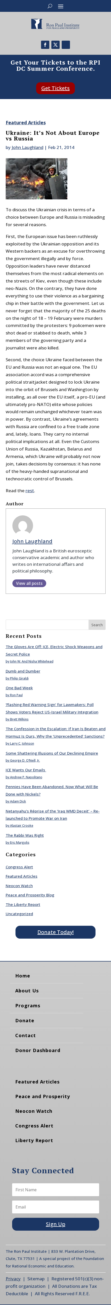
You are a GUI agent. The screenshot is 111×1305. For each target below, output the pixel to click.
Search (97, 624)
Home (22, 976)
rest (30, 490)
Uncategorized (19, 913)
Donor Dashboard (37, 1050)
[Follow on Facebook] (45, 45)
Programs (27, 1005)
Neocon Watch (19, 885)
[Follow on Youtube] (66, 45)
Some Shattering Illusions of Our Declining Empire (52, 753)
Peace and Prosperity (42, 1096)
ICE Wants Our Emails (26, 769)
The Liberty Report (23, 904)
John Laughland (27, 147)
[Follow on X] (55, 45)
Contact (25, 1035)
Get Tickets (55, 88)
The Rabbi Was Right (25, 835)
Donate (24, 1020)
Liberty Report (34, 1140)
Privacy (13, 1279)
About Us (27, 990)
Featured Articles (26, 122)
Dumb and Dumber (23, 671)
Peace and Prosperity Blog (30, 894)
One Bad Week (19, 687)
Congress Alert (19, 866)
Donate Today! (55, 932)
